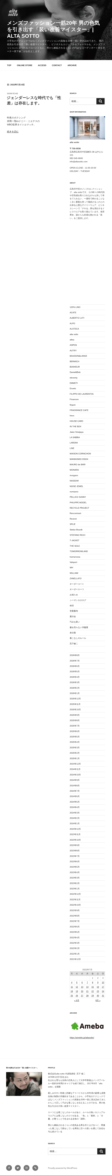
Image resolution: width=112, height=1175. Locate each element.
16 (98, 987)
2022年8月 (75, 916)
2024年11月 (75, 769)
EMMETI (74, 383)
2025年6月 (75, 731)
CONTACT (57, 65)
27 (82, 995)
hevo (72, 415)
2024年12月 (75, 764)
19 (77, 991)
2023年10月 (75, 840)
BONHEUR (75, 367)
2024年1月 (75, 823)
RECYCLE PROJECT (79, 508)
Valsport (73, 562)
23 (98, 991)
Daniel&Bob (75, 372)
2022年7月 (75, 921)
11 (72, 987)
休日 (72, 605)
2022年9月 (75, 910)
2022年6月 (75, 926)
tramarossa (75, 557)
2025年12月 (75, 698)
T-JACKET (74, 540)
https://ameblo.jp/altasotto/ (82, 1037)
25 (72, 995)
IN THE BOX (75, 426)
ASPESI (73, 345)
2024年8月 (75, 785)
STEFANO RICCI (77, 535)
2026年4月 (75, 677)
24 (103, 991)
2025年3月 (75, 747)
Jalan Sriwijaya (76, 432)
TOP (9, 65)
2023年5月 (75, 867)
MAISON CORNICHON (80, 453)
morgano (74, 475)
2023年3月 (75, 878)
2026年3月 (75, 682)
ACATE (73, 312)
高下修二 (74, 643)
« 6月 (76, 1000)
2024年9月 (75, 780)
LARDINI (74, 443)
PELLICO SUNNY (78, 497)
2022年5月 (75, 932)
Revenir (73, 519)
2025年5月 (75, 736)
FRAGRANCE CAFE (79, 410)
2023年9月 (75, 845)
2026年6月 (75, 666)
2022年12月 (75, 894)
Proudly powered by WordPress (62, 1168)
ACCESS (42, 65)
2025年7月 (75, 726)
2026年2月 (75, 688)
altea (72, 339)
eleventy (73, 378)
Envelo (73, 388)
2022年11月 (75, 899)
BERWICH (74, 361)
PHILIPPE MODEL (78, 502)
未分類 (73, 633)
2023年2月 (75, 883)
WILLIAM (74, 573)
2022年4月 (75, 937)
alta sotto (74, 334)
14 (87, 987)
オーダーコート (77, 584)
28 (87, 995)
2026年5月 (75, 671)
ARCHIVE (72, 65)
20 (82, 991)
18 (72, 991)
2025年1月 (75, 758)
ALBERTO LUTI (77, 318)
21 (87, 991)
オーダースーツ (77, 589)
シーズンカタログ (78, 600)
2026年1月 (75, 693)
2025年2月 (75, 753)
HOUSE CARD (76, 421)
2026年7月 (75, 661)
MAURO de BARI (77, 464)
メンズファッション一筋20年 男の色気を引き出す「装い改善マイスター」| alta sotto (53, 29)
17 (103, 987)
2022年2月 (75, 948)
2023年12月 (75, 829)
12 (77, 987)
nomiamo (74, 491)
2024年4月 (75, 807)
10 (103, 982)
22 (92, 991)
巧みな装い (75, 622)
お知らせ (74, 595)
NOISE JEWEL (76, 486)
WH (71, 567)
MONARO (74, 470)
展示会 (73, 616)
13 (82, 987)
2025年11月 (75, 704)
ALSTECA (74, 329)
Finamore (74, 399)
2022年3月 (75, 943)
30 (98, 995)
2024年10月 (75, 775)
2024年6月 (75, 796)
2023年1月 (75, 888)
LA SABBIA (75, 437)
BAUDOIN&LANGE (78, 356)
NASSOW (74, 481)
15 (92, 987)
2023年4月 (75, 872)
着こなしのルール (78, 638)
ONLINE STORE (24, 65)
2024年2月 (75, 818)
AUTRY (73, 350)
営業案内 (74, 611)
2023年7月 (75, 856)
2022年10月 (75, 905)
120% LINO (75, 307)
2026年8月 (75, 655)
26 (77, 995)
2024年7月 (75, 791)
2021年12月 (75, 959)
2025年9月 (75, 715)
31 (103, 995)
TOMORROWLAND (79, 551)
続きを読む (13, 131)
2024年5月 (75, 802)
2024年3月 (75, 813)
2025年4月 (75, 742)
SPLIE (72, 524)
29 (92, 995)
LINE (72, 448)
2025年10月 (75, 709)
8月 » (98, 1000)
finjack (73, 405)
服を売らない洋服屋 (79, 627)
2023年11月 (75, 834)
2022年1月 (75, 954)
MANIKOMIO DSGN (79, 459)
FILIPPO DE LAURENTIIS (81, 394)
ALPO (72, 323)
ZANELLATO (76, 578)
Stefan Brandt (76, 529)
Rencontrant (75, 513)
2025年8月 (75, 720)
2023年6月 (75, 861)
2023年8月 (75, 850)
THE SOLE (75, 546)
